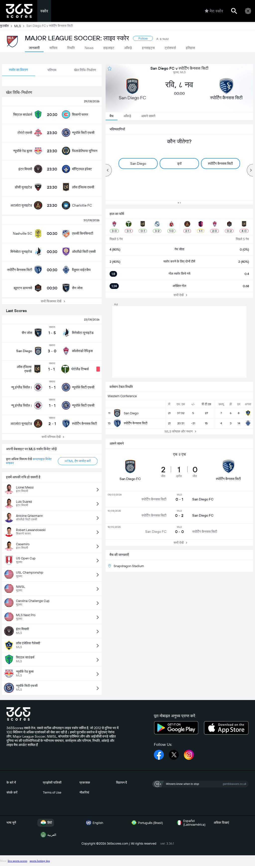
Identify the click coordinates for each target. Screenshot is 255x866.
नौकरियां (84, 792)
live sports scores (17, 860)
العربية (51, 835)
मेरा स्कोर (216, 11)
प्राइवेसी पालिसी (52, 782)
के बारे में (11, 782)
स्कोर (44, 11)
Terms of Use (52, 792)
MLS (17, 26)
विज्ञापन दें (121, 782)
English (98, 823)
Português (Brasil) (150, 823)
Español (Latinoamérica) (194, 822)
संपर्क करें (11, 792)
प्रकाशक (84, 782)
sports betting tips (40, 860)
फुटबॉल (4, 26)
